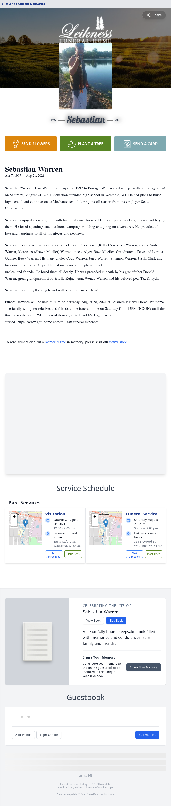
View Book (93, 620)
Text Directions (54, 555)
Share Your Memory (143, 667)
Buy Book (116, 620)
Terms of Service (97, 787)
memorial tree (55, 341)
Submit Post (147, 735)
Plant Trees (73, 554)
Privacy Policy (74, 787)
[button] (25, 523)
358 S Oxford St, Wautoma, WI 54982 (68, 543)
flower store (118, 341)
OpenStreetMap (90, 794)
